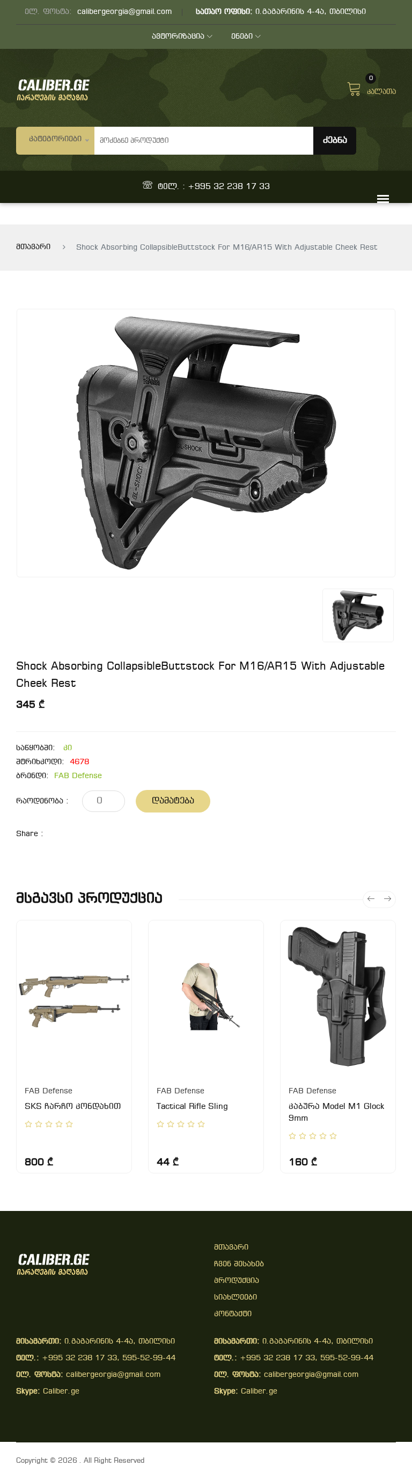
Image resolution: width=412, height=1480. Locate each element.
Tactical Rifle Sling (192, 1106)
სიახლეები (235, 1298)
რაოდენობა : (42, 801)
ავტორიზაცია (178, 37)
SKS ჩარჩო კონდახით (73, 1106)
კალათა (381, 87)
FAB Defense (78, 776)
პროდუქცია (236, 1281)
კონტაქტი (233, 1314)
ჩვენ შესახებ (239, 1264)
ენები (242, 37)
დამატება (173, 801)
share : (29, 834)
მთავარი (33, 247)
